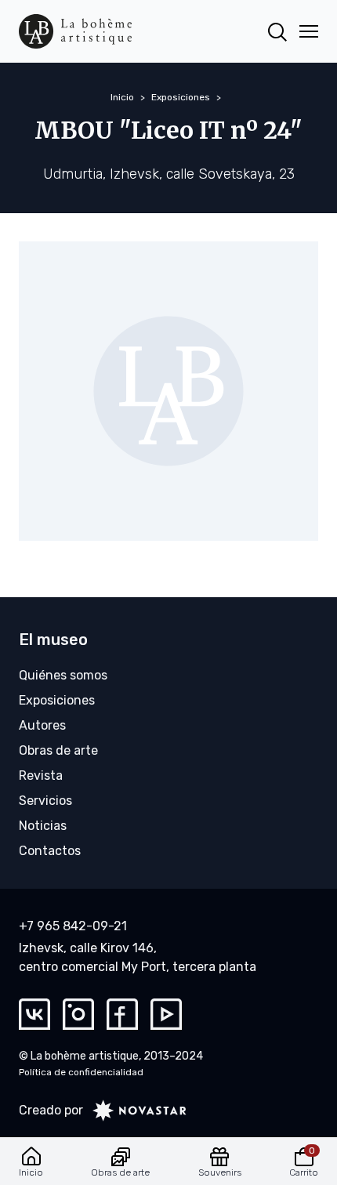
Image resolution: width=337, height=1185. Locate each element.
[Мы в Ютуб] (166, 1014)
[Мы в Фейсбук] (122, 1014)
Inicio (122, 97)
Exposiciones (180, 97)
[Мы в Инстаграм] (78, 1014)
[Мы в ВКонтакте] (34, 1014)
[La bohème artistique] (75, 31)
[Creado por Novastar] (135, 1110)
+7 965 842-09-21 (73, 926)
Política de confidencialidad (81, 1072)
